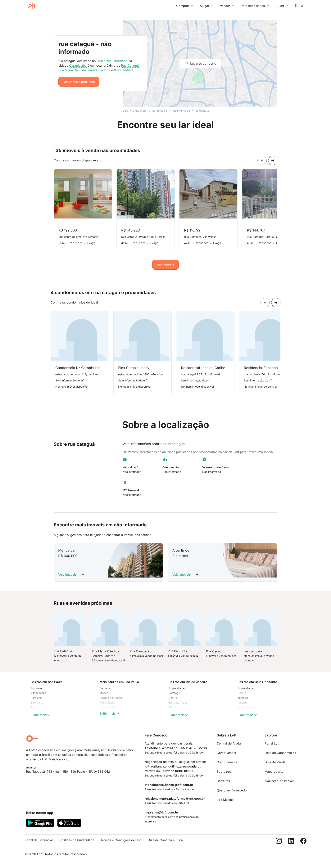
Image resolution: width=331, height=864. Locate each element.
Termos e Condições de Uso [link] (121, 840)
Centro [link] (173, 697)
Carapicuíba (159, 110)
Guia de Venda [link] (275, 762)
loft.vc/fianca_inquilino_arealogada (171, 766)
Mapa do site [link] (274, 771)
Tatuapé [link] (36, 707)
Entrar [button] (299, 5)
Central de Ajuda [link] (229, 743)
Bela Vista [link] (37, 702)
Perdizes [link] (36, 697)
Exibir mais (39, 715)
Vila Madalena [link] (108, 707)
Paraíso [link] (242, 702)
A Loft (279, 6)
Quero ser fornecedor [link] (232, 790)
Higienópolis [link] (107, 702)
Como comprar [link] (228, 762)
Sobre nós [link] (224, 771)
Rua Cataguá (130, 65)
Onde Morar (139, 110)
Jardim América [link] (247, 707)
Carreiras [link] (223, 781)
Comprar (182, 6)
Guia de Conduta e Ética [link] (165, 840)
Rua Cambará (124, 70)
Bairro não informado (112, 61)
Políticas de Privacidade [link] (77, 840)
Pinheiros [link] (36, 688)
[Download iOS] (69, 823)
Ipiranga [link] (243, 697)
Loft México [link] (225, 800)
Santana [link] (105, 688)
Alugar (204, 6)
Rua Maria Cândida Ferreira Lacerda (84, 70)
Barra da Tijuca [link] (178, 702)
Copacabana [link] (177, 688)
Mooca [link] (104, 693)
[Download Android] (40, 823)
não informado (181, 110)
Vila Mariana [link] (38, 693)
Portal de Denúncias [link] (39, 840)
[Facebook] (303, 842)
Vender (225, 6)
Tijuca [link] (172, 707)
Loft (125, 110)
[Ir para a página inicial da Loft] (33, 6)
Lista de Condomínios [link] (280, 753)
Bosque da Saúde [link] (111, 697)
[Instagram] (279, 842)
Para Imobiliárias (253, 6)
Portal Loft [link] (272, 743)
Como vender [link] (226, 753)
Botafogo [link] (174, 693)
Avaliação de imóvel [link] (279, 781)
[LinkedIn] (291, 842)
